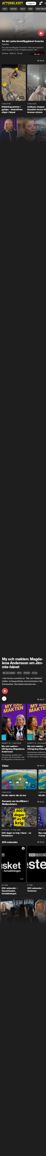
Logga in (31, 3)
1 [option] (4, 698)
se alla (40, 61)
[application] (23, 25)
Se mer (37, 54)
